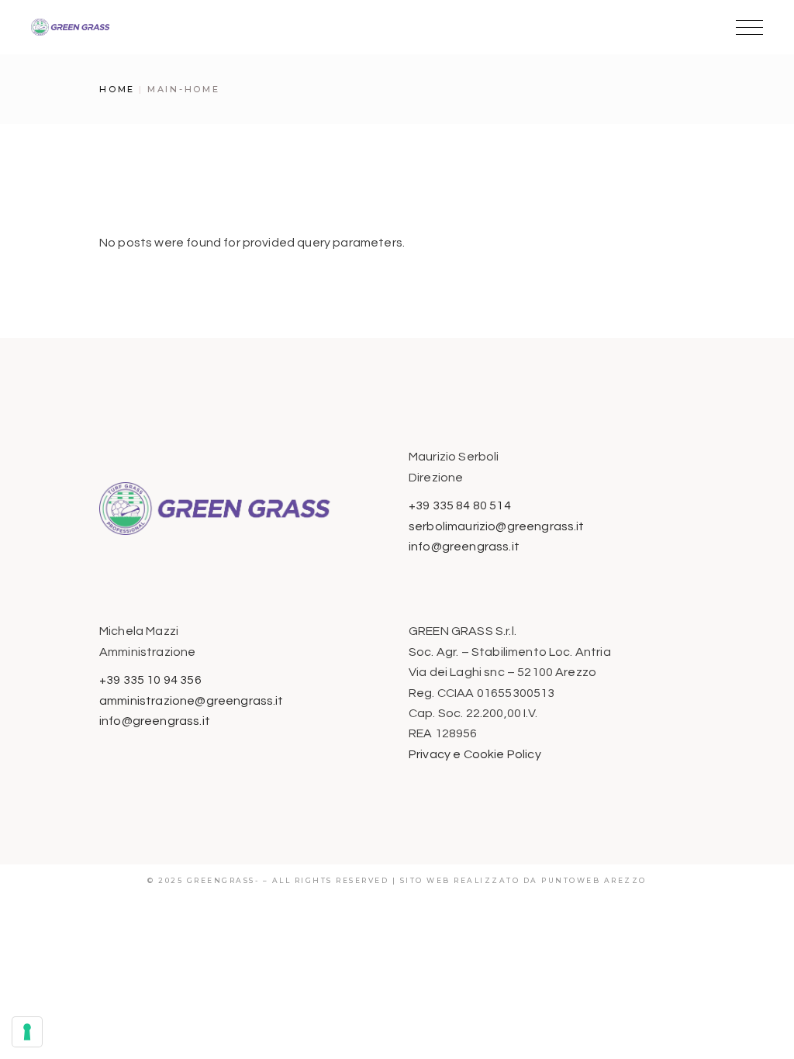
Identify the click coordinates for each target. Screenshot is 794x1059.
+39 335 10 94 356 (150, 680)
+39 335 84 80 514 (460, 505)
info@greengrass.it (464, 546)
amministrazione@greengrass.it (191, 701)
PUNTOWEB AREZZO (594, 880)
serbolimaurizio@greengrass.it (497, 526)
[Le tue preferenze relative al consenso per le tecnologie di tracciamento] (27, 1032)
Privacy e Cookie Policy (475, 754)
